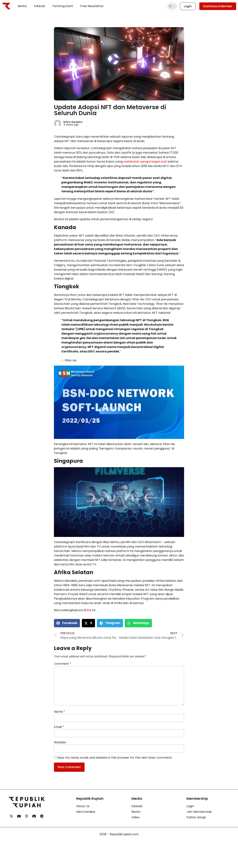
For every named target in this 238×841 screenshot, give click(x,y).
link (89, 610)
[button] (67, 623)
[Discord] (34, 816)
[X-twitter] (11, 816)
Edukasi (39, 6)
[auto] (172, 6)
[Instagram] (26, 816)
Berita (22, 6)
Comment (62, 663)
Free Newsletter (92, 6)
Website (60, 742)
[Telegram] (41, 816)
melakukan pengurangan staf (145, 161)
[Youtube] (19, 816)
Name (59, 711)
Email (59, 727)
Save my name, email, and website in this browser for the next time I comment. (114, 757)
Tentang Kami (62, 6)
